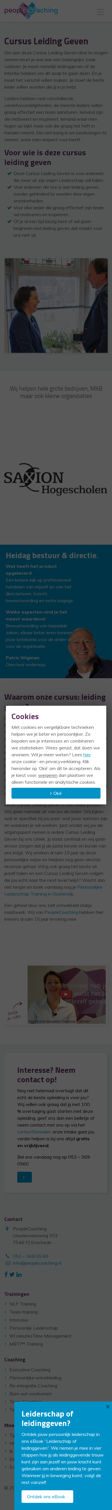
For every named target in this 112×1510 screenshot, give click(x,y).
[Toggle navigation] (100, 11)
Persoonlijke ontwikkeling (35, 1377)
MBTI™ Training (26, 1344)
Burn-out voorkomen (30, 1393)
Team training (23, 1312)
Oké (57, 793)
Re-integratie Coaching (33, 1385)
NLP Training (22, 1304)
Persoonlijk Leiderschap (33, 1328)
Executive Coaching (29, 1369)
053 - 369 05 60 (30, 1256)
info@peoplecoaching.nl (37, 1263)
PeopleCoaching (61, 912)
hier (87, 754)
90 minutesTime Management (40, 1336)
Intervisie (18, 1320)
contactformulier (34, 1132)
